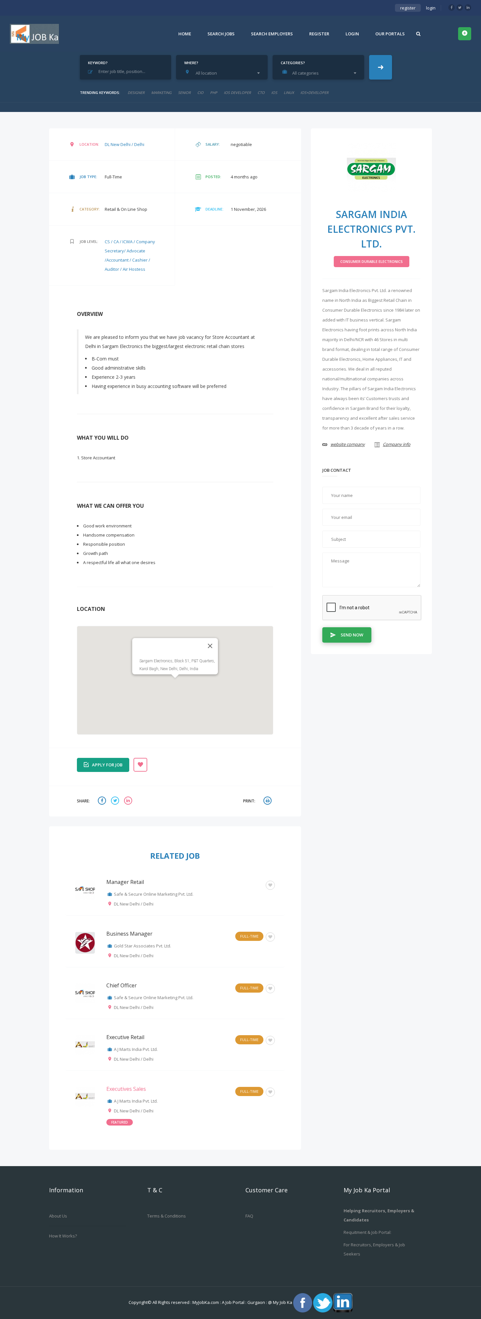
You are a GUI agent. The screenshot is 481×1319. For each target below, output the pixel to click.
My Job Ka (282, 1302)
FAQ (249, 1216)
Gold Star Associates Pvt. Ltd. (142, 946)
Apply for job (107, 765)
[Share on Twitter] (116, 801)
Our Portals (390, 34)
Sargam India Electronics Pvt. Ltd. (371, 229)
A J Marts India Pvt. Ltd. (136, 1049)
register (408, 8)
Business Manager (129, 933)
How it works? (63, 1236)
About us (58, 1216)
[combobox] (223, 73)
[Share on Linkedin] (129, 801)
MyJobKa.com (206, 1302)
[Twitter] (459, 7)
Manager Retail (125, 882)
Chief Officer (121, 985)
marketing (161, 92)
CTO (261, 92)
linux (289, 92)
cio (200, 92)
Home (184, 34)
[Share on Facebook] (103, 801)
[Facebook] (451, 7)
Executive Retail (125, 1037)
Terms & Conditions (166, 1216)
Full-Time (249, 936)
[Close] (210, 646)
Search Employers (272, 34)
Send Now (352, 635)
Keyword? (98, 62)
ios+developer (314, 92)
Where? (191, 62)
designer (136, 92)
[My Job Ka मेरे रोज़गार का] (34, 34)
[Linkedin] (468, 7)
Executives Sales (126, 1088)
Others (251, 884)
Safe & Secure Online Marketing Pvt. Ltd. (153, 894)
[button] (175, 682)
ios (274, 92)
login (431, 8)
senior (184, 92)
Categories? (293, 62)
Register (319, 34)
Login (352, 34)
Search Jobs (221, 34)
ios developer (237, 92)
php (213, 92)
